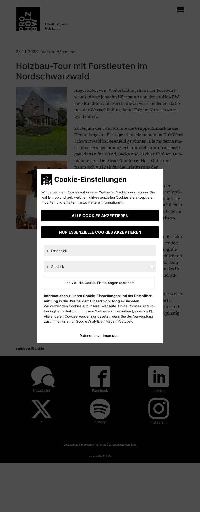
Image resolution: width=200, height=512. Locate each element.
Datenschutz (90, 335)
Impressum (111, 335)
